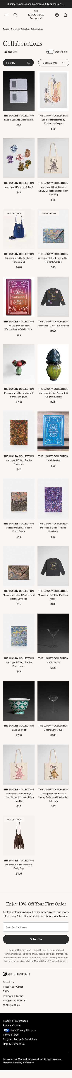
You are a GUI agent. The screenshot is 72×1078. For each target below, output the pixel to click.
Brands (6, 29)
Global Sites (12, 1005)
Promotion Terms (13, 995)
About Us (8, 982)
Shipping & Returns (14, 1000)
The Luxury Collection (20, 29)
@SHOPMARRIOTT (18, 973)
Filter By (10, 62)
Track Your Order (13, 986)
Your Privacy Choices (23, 1030)
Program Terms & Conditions (20, 1039)
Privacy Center (11, 1025)
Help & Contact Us (14, 1043)
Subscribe (36, 939)
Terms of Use (11, 1034)
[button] (66, 15)
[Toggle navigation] (6, 15)
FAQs (6, 991)
